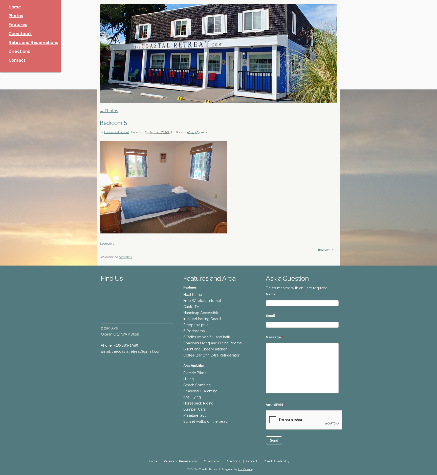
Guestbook (20, 33)
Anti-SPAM (275, 405)
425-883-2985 (126, 345)
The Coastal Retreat (116, 132)
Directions (19, 51)
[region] (218, 53)
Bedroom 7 (325, 249)
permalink (125, 257)
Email (271, 316)
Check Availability (276, 461)
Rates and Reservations (33, 42)
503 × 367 (193, 132)
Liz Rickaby (245, 469)
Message (274, 337)
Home (15, 7)
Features (18, 24)
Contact (17, 60)
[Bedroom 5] (163, 232)
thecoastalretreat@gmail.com (137, 351)
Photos (16, 15)
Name (272, 294)
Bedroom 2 (107, 243)
